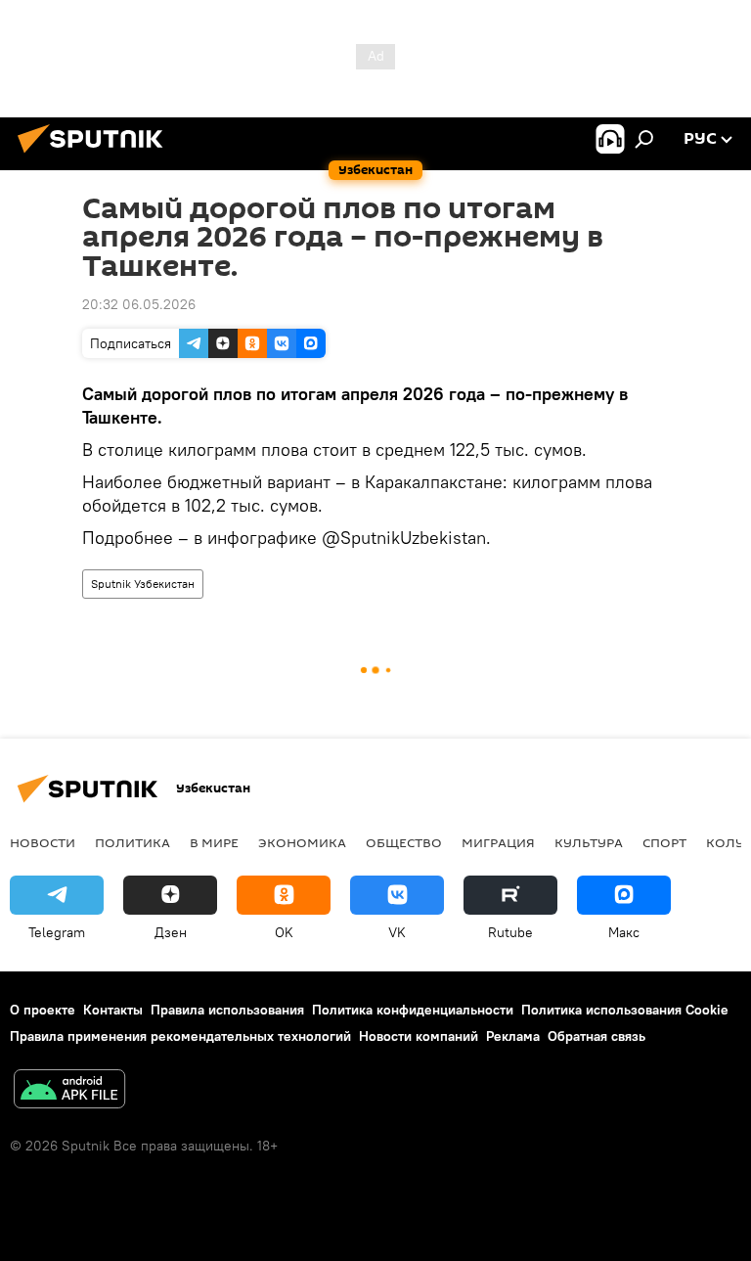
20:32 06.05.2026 (139, 304)
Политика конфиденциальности (412, 1009)
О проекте (42, 1009)
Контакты (113, 1009)
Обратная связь (596, 1036)
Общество (404, 842)
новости (42, 842)
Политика (132, 842)
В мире (214, 842)
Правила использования (227, 1009)
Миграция (498, 842)
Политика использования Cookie (625, 1009)
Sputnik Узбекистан (143, 583)
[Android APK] (69, 1091)
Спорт (664, 842)
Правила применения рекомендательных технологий (180, 1036)
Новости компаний (418, 1036)
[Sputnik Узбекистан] (96, 155)
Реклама (513, 1036)
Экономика (302, 842)
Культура (588, 842)
